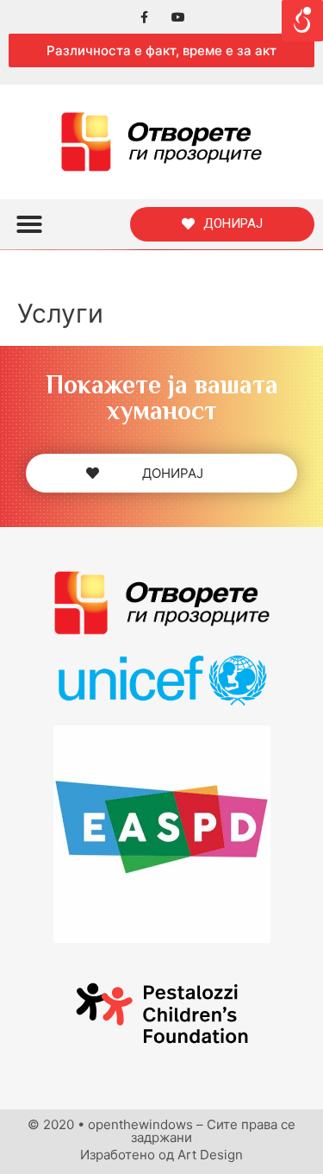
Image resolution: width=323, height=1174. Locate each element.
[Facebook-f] (144, 17)
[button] (161, 50)
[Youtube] (179, 17)
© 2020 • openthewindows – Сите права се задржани (161, 1131)
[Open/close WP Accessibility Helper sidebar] (302, 20)
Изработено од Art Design (161, 1154)
